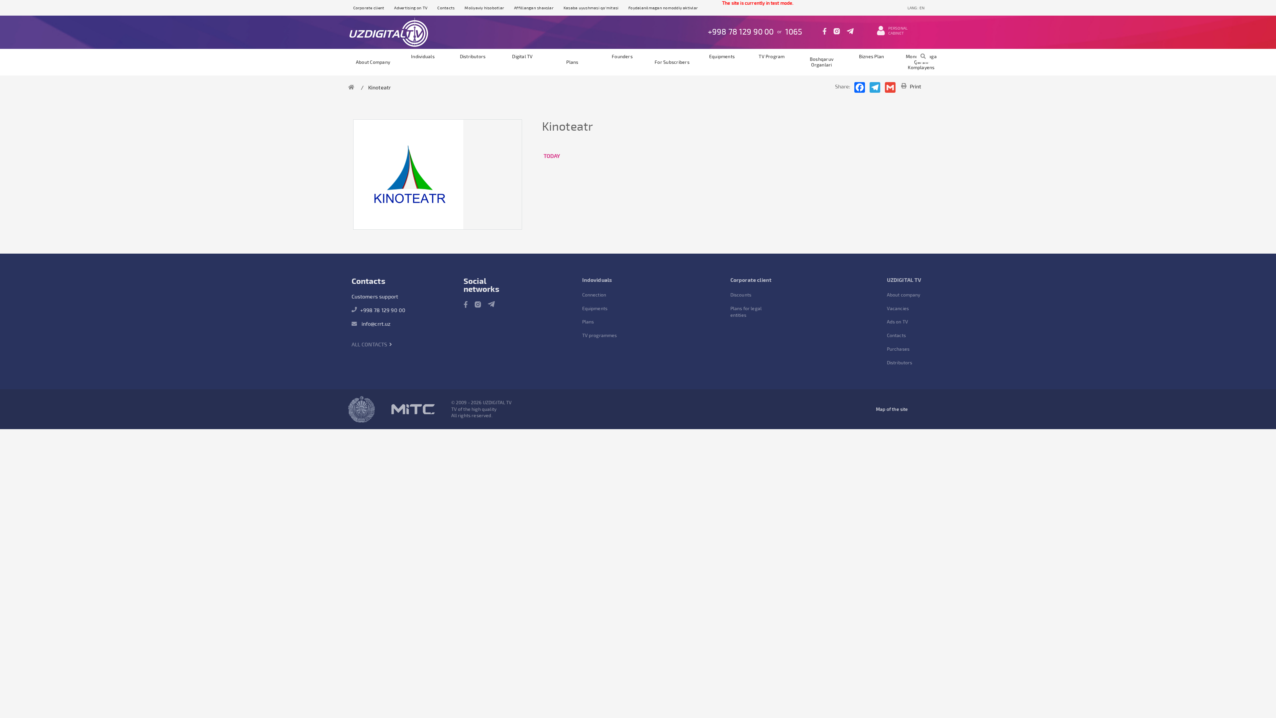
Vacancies (898, 308)
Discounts (740, 295)
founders (622, 56)
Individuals (423, 56)
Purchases (898, 349)
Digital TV (522, 56)
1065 (793, 31)
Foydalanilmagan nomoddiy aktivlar (663, 7)
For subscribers (672, 62)
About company (373, 62)
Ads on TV (897, 321)
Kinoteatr (379, 87)
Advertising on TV (410, 7)
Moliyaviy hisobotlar (484, 7)
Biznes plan (871, 56)
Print (915, 86)
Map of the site (892, 409)
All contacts (370, 344)
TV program (772, 56)
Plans (572, 62)
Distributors (473, 56)
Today (552, 156)
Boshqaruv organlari (821, 61)
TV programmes (599, 335)
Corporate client (368, 7)
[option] (408, 174)
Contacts (446, 7)
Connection (594, 295)
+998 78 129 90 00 (741, 31)
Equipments (722, 56)
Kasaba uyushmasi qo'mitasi (591, 7)
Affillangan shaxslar (534, 7)
